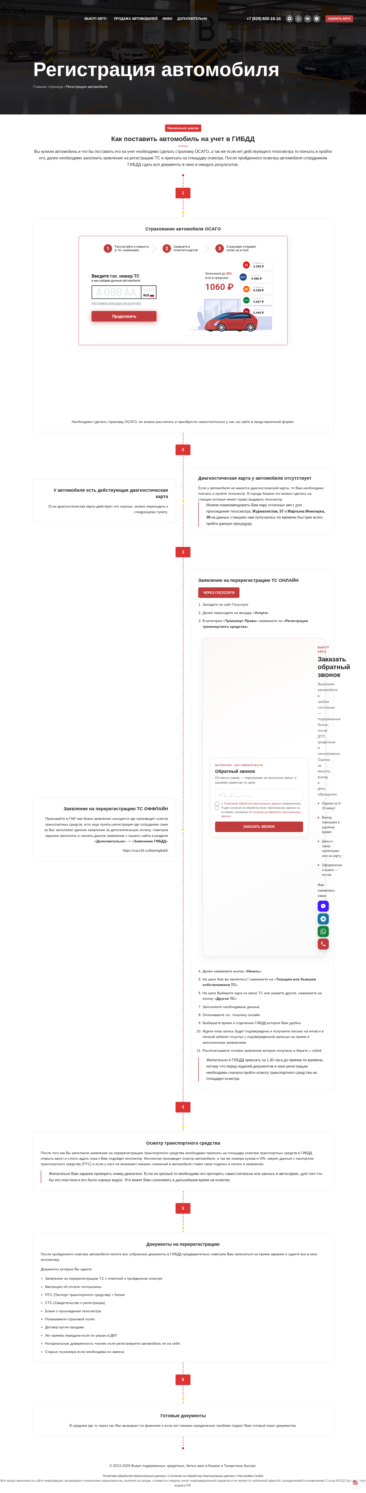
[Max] (323, 906)
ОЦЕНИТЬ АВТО (339, 18)
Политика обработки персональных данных (134, 1476)
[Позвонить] (323, 944)
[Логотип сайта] (38, 19)
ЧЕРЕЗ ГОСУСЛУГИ (218, 593)
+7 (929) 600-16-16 (264, 19)
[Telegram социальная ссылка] (316, 19)
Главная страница (48, 87)
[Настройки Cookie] (355, 1482)
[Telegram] (323, 918)
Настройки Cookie (250, 1476)
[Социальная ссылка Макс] (289, 19)
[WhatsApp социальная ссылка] (298, 19)
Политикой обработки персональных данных (252, 803)
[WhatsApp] (323, 931)
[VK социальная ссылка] (307, 19)
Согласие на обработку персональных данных (201, 1476)
